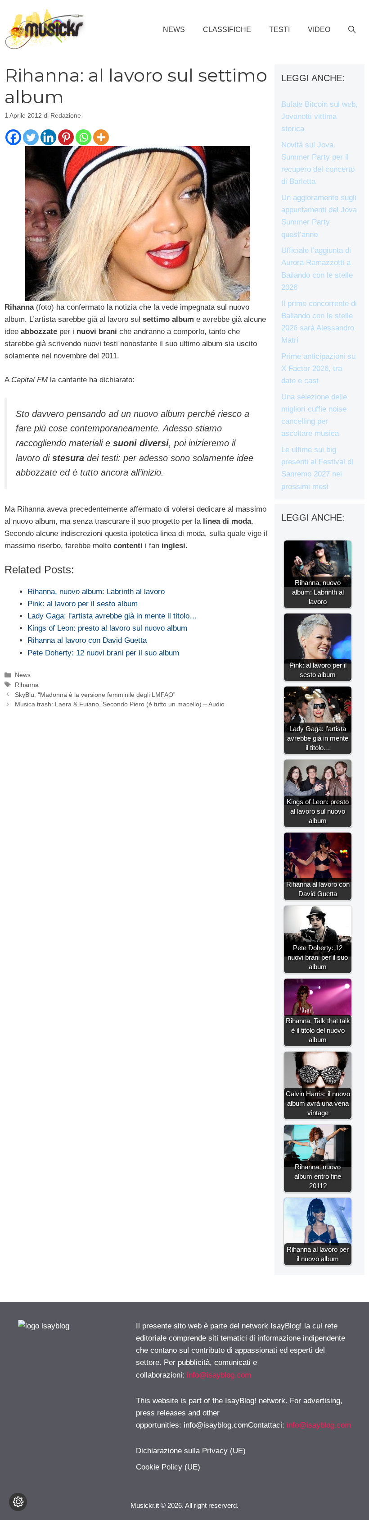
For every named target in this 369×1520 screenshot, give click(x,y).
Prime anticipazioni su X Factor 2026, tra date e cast (318, 368)
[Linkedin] (48, 137)
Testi (279, 29)
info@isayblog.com (219, 1375)
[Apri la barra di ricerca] (351, 29)
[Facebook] (13, 137)
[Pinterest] (66, 137)
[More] (101, 137)
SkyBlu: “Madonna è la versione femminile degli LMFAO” (95, 694)
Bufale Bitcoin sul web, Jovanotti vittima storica (319, 116)
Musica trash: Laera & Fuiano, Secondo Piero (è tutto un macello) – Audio (120, 704)
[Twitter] (31, 137)
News (174, 29)
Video (319, 29)
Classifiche (227, 29)
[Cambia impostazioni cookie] (18, 1502)
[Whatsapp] (83, 137)
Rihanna (27, 684)
